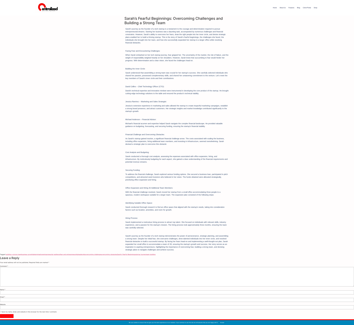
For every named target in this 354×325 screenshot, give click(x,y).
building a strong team (13, 254)
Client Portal (307, 7)
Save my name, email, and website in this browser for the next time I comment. (29, 312)
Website (3, 304)
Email (2, 297)
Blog (298, 7)
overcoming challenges (93, 254)
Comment (4, 266)
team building (151, 254)
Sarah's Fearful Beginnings (126, 254)
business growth (27, 254)
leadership (81, 254)
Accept (222, 322)
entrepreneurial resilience (51, 254)
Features (291, 7)
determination (38, 254)
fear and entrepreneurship (69, 254)
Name (2, 289)
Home (275, 7)
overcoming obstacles (109, 254)
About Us (283, 7)
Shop (315, 7)
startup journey (140, 254)
